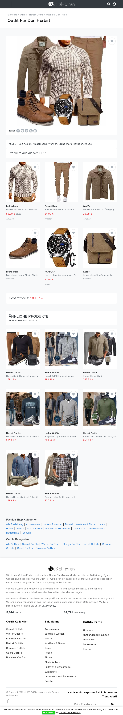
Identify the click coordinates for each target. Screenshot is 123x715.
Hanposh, (78, 144)
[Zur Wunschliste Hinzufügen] (112, 41)
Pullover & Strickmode (57, 529)
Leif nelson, (26, 144)
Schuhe (27, 533)
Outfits (23, 15)
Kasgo (88, 144)
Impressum (89, 644)
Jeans (102, 525)
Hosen (9, 529)
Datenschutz (49, 606)
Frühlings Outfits (70, 544)
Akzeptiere (48, 713)
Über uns (88, 630)
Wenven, (53, 144)
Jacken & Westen (52, 525)
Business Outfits (45, 548)
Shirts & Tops (35, 529)
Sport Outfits (25, 548)
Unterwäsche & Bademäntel (61, 677)
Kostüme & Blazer (86, 525)
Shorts (20, 529)
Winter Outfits (49, 544)
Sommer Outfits (15, 648)
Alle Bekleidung (14, 525)
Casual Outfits (30, 544)
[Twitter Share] (27, 131)
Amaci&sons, (40, 144)
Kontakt (87, 649)
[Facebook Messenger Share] (35, 131)
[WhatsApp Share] (31, 131)
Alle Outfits (12, 544)
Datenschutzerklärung (70, 713)
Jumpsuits (79, 529)
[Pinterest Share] (23, 131)
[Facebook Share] (18, 131)
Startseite (12, 15)
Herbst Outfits (36, 15)
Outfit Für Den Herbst (56, 15)
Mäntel (69, 525)
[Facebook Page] (8, 701)
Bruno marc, (66, 144)
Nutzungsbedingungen (96, 635)
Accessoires (33, 525)
